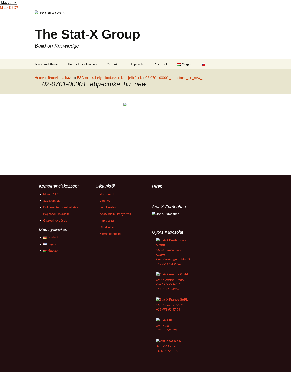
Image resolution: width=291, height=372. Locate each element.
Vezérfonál (107, 194)
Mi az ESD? (51, 194)
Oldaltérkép (107, 227)
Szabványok (51, 200)
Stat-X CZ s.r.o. (166, 346)
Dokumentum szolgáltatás (60, 207)
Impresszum (108, 220)
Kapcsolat (137, 64)
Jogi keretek (108, 207)
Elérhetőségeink (110, 233)
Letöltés (105, 200)
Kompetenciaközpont (82, 64)
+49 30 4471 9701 (168, 263)
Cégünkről (114, 64)
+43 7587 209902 (168, 288)
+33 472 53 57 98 (168, 309)
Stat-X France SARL (169, 305)
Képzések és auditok (57, 214)
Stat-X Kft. (163, 325)
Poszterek (161, 64)
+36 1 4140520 (166, 330)
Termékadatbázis (47, 64)
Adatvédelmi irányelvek (115, 214)
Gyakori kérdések (55, 220)
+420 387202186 (167, 351)
